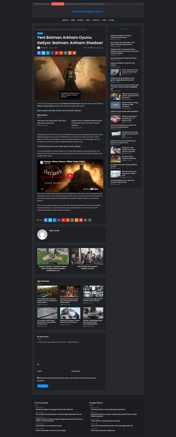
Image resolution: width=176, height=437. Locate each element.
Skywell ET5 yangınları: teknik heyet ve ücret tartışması (69, 321)
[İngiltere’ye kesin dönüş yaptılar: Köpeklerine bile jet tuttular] (116, 96)
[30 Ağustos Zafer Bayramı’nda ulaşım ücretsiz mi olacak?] (116, 150)
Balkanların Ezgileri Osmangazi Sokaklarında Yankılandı (121, 36)
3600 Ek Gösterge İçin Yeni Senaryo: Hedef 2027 (129, 173)
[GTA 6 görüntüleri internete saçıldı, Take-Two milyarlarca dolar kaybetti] (47, 291)
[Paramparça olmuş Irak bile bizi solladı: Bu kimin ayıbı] (116, 133)
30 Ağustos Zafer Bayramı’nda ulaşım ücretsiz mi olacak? (128, 149)
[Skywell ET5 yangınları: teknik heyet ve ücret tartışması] (70, 313)
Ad (38, 364)
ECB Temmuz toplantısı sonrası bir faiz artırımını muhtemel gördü (123, 126)
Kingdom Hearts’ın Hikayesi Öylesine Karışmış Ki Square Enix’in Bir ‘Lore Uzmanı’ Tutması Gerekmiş (93, 4)
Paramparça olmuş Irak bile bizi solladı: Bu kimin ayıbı (130, 134)
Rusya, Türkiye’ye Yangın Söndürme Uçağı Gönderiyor (130, 104)
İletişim (111, 20)
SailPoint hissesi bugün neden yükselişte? (124, 111)
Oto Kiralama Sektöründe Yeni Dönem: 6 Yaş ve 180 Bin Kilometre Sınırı (46, 322)
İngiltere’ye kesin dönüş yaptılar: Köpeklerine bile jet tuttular (130, 96)
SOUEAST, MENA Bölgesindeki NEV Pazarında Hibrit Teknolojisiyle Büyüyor (92, 322)
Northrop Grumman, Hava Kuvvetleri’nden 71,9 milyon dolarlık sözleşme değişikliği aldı (125, 87)
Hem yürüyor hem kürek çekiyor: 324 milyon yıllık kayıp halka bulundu (123, 43)
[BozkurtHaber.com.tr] (88, 11)
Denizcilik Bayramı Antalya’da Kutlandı (124, 58)
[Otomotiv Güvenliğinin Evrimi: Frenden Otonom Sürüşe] (93, 291)
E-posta (40, 371)
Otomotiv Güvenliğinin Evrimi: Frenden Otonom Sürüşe (93, 300)
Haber (73, 20)
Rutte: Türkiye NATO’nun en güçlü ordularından (130, 71)
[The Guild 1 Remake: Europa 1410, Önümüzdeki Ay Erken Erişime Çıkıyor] (70, 291)
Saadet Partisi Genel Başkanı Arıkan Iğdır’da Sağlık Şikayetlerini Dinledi (123, 79)
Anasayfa (65, 20)
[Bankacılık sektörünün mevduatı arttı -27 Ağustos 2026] (116, 118)
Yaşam (104, 20)
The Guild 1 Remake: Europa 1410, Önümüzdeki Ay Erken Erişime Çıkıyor (69, 300)
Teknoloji (96, 20)
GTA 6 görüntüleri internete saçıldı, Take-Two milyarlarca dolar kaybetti (47, 300)
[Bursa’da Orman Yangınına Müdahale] (116, 159)
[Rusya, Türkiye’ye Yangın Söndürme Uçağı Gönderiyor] (116, 105)
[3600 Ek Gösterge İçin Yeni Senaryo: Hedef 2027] (116, 174)
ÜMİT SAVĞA (44, 47)
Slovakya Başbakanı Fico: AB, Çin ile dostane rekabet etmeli (122, 181)
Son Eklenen (125, 29)
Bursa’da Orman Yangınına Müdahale (129, 157)
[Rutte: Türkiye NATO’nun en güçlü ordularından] (116, 72)
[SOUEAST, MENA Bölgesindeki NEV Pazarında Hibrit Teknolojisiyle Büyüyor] (93, 313)
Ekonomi (80, 20)
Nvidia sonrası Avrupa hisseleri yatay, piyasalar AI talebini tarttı (123, 142)
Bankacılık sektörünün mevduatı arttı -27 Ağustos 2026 (129, 118)
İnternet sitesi (76, 371)
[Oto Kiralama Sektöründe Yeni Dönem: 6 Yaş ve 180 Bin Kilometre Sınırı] (47, 313)
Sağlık (88, 20)
